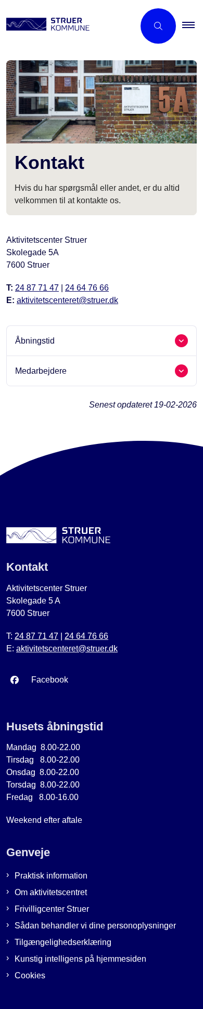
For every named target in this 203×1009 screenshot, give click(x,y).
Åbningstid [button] (35, 340)
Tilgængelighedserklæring (63, 942)
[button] (192, 26)
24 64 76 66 (87, 287)
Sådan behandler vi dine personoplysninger (95, 925)
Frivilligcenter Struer (52, 909)
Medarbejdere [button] (41, 370)
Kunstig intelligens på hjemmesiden (80, 958)
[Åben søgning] (158, 26)
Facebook (49, 679)
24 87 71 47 (37, 287)
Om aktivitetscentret (51, 892)
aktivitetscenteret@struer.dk (67, 300)
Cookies (30, 975)
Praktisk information (51, 875)
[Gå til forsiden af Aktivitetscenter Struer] (67, 26)
